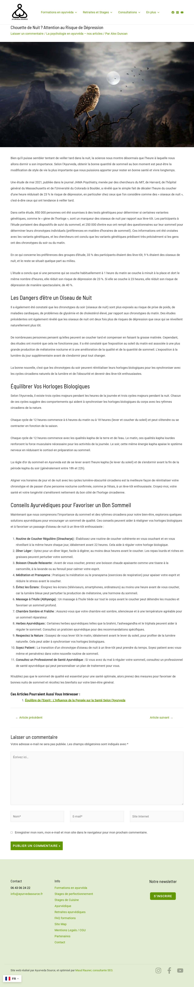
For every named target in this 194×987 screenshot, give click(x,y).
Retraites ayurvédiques (70, 912)
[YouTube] (182, 12)
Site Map (61, 924)
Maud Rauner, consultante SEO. (94, 970)
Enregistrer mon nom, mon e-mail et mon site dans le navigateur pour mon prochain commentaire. (81, 832)
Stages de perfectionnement (74, 894)
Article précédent (28, 717)
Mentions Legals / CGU (70, 930)
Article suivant (161, 717)
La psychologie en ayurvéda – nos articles (74, 33)
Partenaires (62, 936)
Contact (60, 942)
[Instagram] (177, 12)
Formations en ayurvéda (57, 12)
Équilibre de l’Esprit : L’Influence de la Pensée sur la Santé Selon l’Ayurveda (75, 700)
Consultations (127, 12)
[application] (75, 12)
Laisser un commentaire (27, 33)
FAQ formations (65, 918)
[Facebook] (173, 12)
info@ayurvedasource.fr (27, 894)
